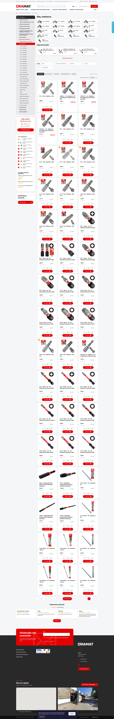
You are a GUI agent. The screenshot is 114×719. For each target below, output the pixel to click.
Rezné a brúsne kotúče (24, 98)
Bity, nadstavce (22, 43)
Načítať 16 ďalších (67, 598)
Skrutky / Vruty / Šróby (23, 19)
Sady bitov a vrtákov (23, 94)
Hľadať (64, 6)
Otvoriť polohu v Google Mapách (88, 684)
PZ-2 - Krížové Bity (23, 63)
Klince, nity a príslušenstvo (24, 24)
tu (63, 714)
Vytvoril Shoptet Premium (84, 717)
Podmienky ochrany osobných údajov (62, 1)
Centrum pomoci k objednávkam (22, 654)
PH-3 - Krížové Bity (23, 72)
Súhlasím (72, 713)
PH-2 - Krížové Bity (23, 70)
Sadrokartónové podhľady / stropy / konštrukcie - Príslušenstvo (26, 31)
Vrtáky (21, 92)
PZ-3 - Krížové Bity (23, 65)
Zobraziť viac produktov (67, 58)
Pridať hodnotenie (22, 202)
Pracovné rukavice (23, 105)
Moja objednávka (50, 1)
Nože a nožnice (22, 89)
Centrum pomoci (32, 1)
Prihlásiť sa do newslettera (49, 641)
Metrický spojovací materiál (24, 28)
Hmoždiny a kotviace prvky (24, 26)
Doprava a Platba (19, 656)
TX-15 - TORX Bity (23, 48)
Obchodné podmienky (41, 1)
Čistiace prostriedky (23, 111)
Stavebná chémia (22, 37)
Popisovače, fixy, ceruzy (24, 100)
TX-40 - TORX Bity (23, 56)
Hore (42, 598)
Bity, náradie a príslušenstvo (24, 39)
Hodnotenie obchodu (57, 604)
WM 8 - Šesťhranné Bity (24, 78)
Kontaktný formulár (25, 129)
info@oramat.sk (83, 659)
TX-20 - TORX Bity (23, 50)
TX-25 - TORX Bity (23, 52)
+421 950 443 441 (83, 661)
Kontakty (17, 1)
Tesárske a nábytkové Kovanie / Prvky (26, 22)
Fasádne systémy (22, 109)
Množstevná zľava (23, 76)
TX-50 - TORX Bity (23, 59)
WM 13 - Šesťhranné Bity (24, 85)
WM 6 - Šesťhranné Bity (24, 74)
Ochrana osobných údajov (21, 652)
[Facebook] (79, 664)
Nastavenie (42, 716)
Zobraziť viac (57, 620)
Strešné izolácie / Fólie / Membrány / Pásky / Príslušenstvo (26, 35)
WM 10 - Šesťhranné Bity (24, 81)
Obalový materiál (22, 107)
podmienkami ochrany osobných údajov (61, 637)
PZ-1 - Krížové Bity (23, 61)
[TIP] (68, 154)
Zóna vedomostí (24, 1)
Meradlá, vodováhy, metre (24, 96)
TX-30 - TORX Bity (23, 54)
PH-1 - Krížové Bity (23, 67)
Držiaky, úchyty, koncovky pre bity (26, 41)
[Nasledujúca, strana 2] (92, 598)
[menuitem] (22, 9)
